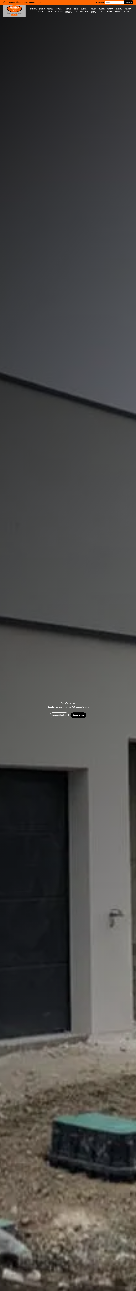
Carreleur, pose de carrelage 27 (110, 10)
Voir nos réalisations (59, 715)
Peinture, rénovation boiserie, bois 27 (59, 10)
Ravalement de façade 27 (33, 9)
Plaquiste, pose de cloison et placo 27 (93, 10)
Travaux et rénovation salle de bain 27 (84, 10)
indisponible (10, 2)
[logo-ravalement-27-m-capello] (14, 11)
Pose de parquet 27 (76, 10)
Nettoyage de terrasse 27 (102, 10)
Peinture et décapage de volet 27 (50, 10)
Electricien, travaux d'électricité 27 (128, 10)
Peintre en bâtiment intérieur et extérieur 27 (68, 10)
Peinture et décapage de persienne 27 (41, 10)
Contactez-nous (78, 715)
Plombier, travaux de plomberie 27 (118, 10)
